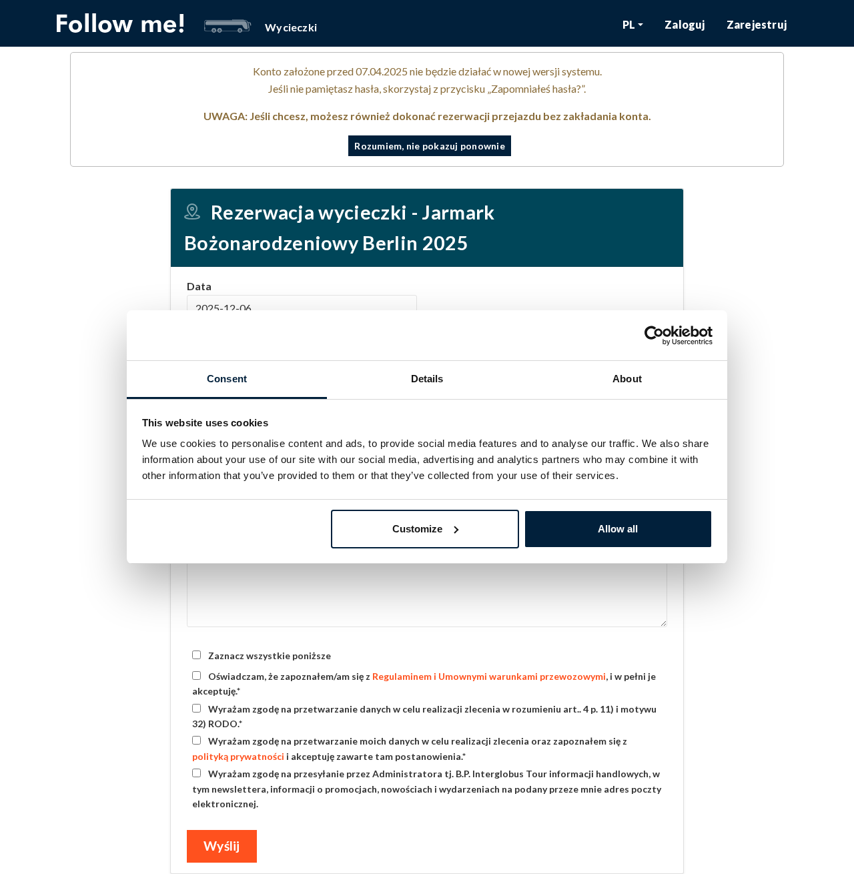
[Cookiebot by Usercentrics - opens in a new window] (654, 336)
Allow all (618, 528)
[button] (633, 24)
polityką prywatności (238, 756)
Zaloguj (685, 24)
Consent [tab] (227, 378)
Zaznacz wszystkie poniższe (268, 655)
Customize (417, 528)
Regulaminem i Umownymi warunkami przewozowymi (489, 676)
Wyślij (221, 845)
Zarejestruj (757, 24)
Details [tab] (427, 378)
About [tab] (627, 378)
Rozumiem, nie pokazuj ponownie (429, 145)
